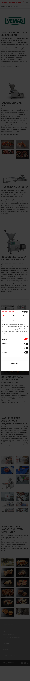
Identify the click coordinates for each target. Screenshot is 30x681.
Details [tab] (15, 315)
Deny (15, 367)
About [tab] (24, 315)
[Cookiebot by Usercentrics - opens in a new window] (22, 312)
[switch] (26, 344)
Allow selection (15, 363)
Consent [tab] (5, 315)
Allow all (15, 358)
